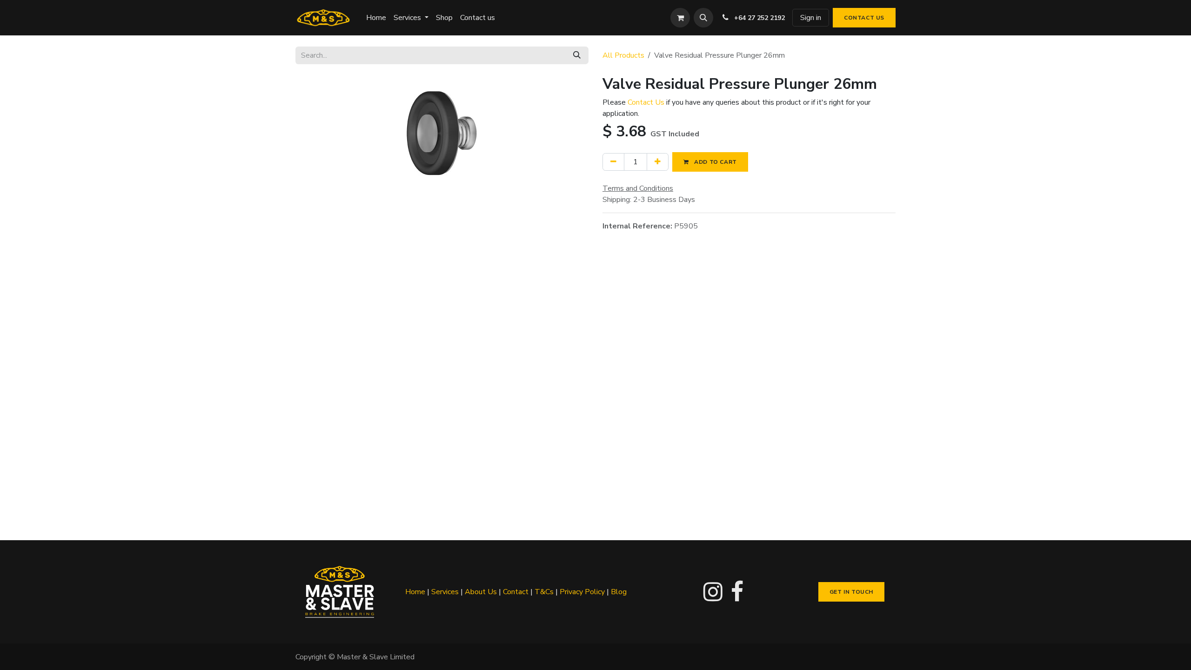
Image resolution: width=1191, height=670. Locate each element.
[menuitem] (376, 17)
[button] (703, 17)
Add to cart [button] (715, 162)
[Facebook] (737, 592)
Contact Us (646, 102)
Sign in (810, 18)
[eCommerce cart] (680, 17)
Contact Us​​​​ (864, 17)
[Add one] (658, 162)
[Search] (577, 55)
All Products (623, 55)
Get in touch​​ (851, 592)
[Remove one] (613, 162)
